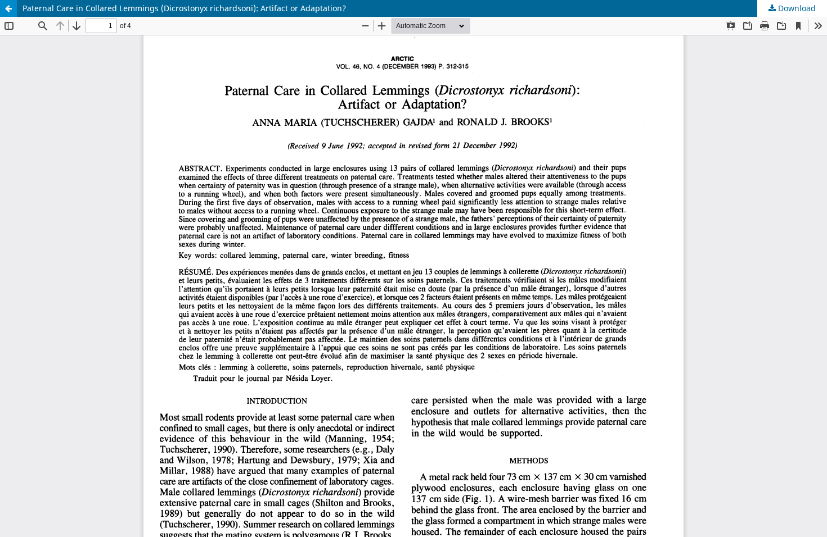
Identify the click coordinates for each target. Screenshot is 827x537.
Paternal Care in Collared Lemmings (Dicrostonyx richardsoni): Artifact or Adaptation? (184, 8)
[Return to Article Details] (8, 8)
